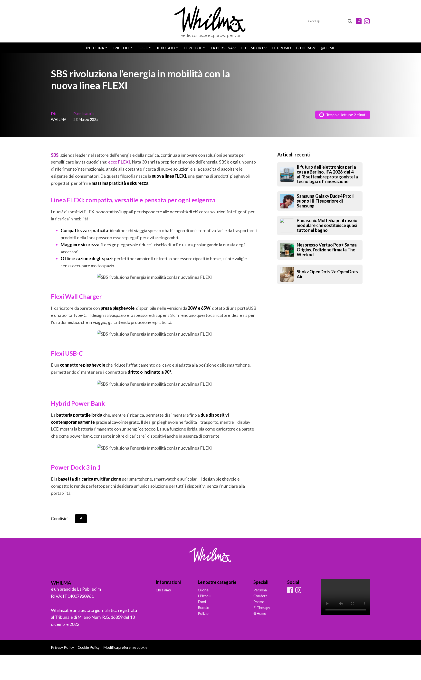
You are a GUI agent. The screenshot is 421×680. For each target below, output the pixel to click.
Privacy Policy (62, 647)
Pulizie (203, 613)
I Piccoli (204, 596)
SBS (54, 155)
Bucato (203, 607)
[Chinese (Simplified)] (54, 21)
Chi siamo (163, 590)
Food (202, 601)
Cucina (203, 590)
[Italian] (66, 21)
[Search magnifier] (349, 21)
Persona (260, 590)
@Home (328, 48)
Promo (258, 601)
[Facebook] (81, 518)
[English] (60, 21)
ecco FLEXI (119, 162)
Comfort (260, 596)
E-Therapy (306, 48)
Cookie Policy (89, 647)
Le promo (281, 48)
